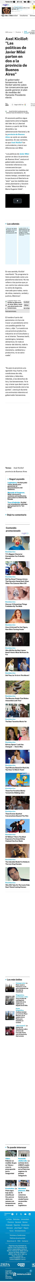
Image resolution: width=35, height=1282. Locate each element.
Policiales (4, 15)
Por (7, 104)
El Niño (19, 2)
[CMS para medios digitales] (22, 1274)
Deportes (17, 1225)
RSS (19, 1241)
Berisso (25, 1222)
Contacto (25, 1241)
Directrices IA (11, 1241)
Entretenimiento (20, 1231)
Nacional (18, 1222)
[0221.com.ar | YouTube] (25, 2)
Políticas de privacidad (17, 1238)
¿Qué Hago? (18, 1228)
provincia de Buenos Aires (16, 471)
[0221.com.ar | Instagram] (14, 2)
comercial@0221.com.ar (18, 1259)
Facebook (17, 1214)
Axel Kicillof (16, 142)
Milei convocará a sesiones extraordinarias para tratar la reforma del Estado (17, 496)
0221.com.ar (8, 32)
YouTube (25, 1214)
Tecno (11, 1231)
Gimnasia (10, 1228)
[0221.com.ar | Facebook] (18, 2)
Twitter (21, 1214)
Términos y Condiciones (17, 1235)
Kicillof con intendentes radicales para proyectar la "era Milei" (17, 504)
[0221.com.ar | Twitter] (21, 2)
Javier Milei (24, 154)
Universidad (14, 15)
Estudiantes (24, 15)
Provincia (18, 32)
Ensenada (9, 1225)
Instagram (12, 1214)
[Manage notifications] (30, 1270)
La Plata (9, 1219)
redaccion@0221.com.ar (17, 1258)
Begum (26, 1228)
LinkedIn (30, 1214)
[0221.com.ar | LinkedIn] (28, 2)
